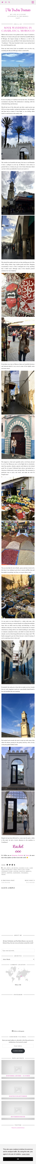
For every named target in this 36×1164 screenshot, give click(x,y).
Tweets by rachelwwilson (18, 1128)
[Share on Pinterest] (12, 865)
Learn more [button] (26, 1154)
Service (3, 872)
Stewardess (24, 872)
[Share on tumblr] (15, 865)
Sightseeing (16, 872)
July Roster (30, 881)
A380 (4, 868)
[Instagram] (6, 2)
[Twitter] (2, 2)
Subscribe (18, 1051)
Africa (9, 868)
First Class (21, 869)
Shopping (9, 872)
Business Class (24, 868)
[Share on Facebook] (7, 865)
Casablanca (9, 869)
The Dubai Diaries (18, 10)
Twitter (27, 855)
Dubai (15, 869)
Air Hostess (15, 868)
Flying (10, 871)
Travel (3, 874)
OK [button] (18, 1159)
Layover (15, 871)
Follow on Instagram (18, 1031)
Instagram (14, 855)
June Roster (8, 881)
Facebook (20, 855)
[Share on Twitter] (10, 865)
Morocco (28, 871)
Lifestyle (22, 871)
